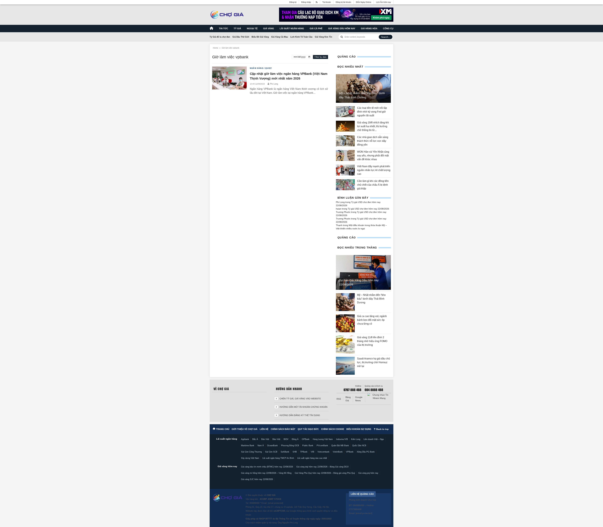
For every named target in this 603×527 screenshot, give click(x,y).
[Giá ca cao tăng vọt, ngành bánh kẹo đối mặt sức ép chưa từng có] (345, 323)
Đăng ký (292, 2)
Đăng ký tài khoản (343, 2)
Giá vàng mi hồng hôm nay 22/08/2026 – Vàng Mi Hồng (266, 473)
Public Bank (307, 445)
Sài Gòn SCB (271, 452)
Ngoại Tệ (252, 28)
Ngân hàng (256, 68)
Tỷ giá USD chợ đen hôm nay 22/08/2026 (368, 208)
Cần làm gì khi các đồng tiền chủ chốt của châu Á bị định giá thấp (373, 185)
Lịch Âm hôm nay (383, 2)
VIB (312, 452)
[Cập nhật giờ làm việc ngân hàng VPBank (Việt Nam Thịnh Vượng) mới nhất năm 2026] (229, 80)
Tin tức (223, 28)
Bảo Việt (276, 439)
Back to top (382, 429)
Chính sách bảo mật (283, 429)
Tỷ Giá (237, 28)
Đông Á (295, 439)
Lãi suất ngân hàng (292, 28)
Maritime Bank (247, 445)
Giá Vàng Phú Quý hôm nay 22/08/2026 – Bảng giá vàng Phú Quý (325, 473)
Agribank (245, 439)
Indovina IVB (342, 439)
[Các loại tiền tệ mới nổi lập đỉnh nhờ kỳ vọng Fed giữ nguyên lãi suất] (345, 111)
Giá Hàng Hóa (369, 28)
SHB (295, 452)
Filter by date (320, 57)
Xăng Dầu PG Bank (366, 452)
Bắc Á (255, 439)
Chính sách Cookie (332, 429)
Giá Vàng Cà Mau (279, 37)
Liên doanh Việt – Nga (374, 439)
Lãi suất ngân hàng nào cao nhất (312, 458)
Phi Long (274, 84)
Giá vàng (268, 28)
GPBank (306, 439)
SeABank (285, 452)
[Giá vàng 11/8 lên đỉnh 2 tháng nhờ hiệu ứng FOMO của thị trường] (345, 344)
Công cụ (388, 28)
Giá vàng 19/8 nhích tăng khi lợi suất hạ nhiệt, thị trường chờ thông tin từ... (373, 126)
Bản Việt (265, 439)
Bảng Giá (348, 399)
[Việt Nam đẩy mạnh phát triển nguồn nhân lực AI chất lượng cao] (345, 170)
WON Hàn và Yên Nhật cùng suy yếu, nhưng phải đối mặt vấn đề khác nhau (373, 155)
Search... (385, 37)
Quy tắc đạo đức (308, 429)
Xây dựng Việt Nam (250, 458)
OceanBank (272, 445)
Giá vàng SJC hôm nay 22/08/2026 (257, 479)
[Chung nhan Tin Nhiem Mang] (379, 396)
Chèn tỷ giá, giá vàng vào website (300, 398)
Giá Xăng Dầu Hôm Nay (341, 28)
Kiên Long (355, 439)
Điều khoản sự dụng (358, 429)
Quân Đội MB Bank (340, 445)
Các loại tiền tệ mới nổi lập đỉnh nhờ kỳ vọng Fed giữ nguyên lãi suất (372, 112)
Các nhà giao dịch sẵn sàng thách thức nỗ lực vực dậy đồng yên (372, 141)
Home (215, 48)
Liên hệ (264, 429)
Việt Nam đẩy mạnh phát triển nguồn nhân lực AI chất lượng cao (373, 170)
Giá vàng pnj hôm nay (368, 473)
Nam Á (261, 445)
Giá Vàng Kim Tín (323, 37)
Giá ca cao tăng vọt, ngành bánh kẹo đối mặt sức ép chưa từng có (372, 320)
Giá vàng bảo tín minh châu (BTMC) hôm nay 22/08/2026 (267, 467)
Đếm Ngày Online (363, 2)
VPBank (349, 452)
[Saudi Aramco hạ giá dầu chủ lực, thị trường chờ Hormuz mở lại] (345, 366)
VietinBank (338, 452)
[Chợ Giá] (227, 15)
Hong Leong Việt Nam (323, 439)
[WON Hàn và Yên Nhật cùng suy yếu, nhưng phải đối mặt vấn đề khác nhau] (345, 155)
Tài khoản (326, 2)
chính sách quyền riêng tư (318, 511)
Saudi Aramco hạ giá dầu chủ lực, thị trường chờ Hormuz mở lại (373, 362)
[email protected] (275, 503)
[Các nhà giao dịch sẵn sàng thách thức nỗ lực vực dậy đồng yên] (345, 141)
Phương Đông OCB (290, 445)
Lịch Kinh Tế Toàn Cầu (301, 37)
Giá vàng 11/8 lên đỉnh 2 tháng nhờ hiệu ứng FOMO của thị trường (372, 341)
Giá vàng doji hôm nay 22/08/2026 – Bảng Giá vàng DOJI (322, 467)
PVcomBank (322, 445)
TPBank (303, 452)
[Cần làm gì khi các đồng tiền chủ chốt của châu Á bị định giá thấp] (345, 184)
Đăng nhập (306, 2)
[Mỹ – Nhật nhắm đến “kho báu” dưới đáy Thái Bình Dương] (345, 302)
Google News (358, 399)
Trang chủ (222, 429)
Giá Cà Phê (316, 28)
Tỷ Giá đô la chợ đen (220, 37)
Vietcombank (323, 452)
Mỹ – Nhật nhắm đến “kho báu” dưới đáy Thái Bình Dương (371, 299)
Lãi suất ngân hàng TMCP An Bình (278, 458)
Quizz (268, 68)
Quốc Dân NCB (359, 445)
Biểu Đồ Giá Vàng (260, 37)
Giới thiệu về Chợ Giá (244, 429)
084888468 (254, 503)
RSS (339, 399)
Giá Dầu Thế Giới (240, 37)
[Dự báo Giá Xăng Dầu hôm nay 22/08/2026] (363, 272)
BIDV (286, 439)
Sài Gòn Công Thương (251, 452)
